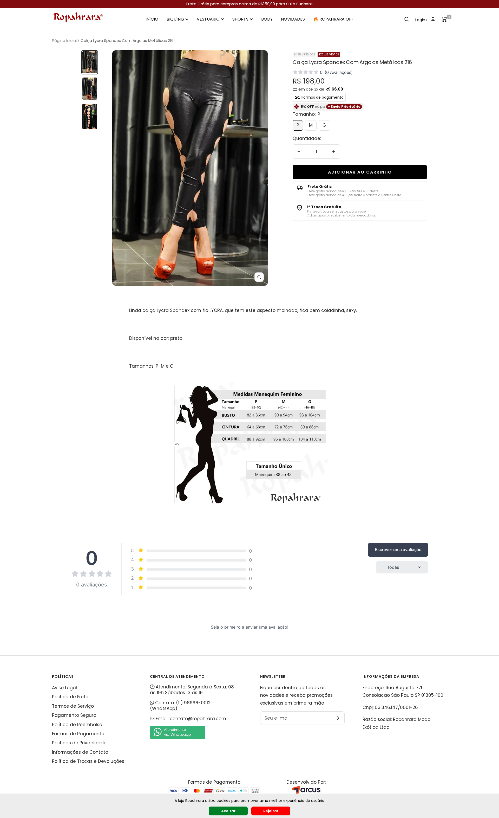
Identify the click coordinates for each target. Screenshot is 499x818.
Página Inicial (64, 40)
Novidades (293, 19)
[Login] (433, 19)
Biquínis (175, 19)
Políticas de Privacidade (79, 743)
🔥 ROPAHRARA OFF (333, 19)
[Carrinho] (444, 19)
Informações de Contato (80, 752)
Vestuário (208, 19)
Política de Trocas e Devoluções (88, 761)
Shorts (240, 19)
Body (267, 19)
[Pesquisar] (406, 19)
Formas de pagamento (322, 97)
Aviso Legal (64, 688)
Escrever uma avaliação (398, 549)
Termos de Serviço (73, 706)
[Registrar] (337, 718)
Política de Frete (70, 697)
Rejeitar (270, 811)
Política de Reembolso (77, 724)
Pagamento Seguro (74, 715)
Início (152, 19)
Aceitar (228, 811)
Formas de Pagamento (78, 734)
